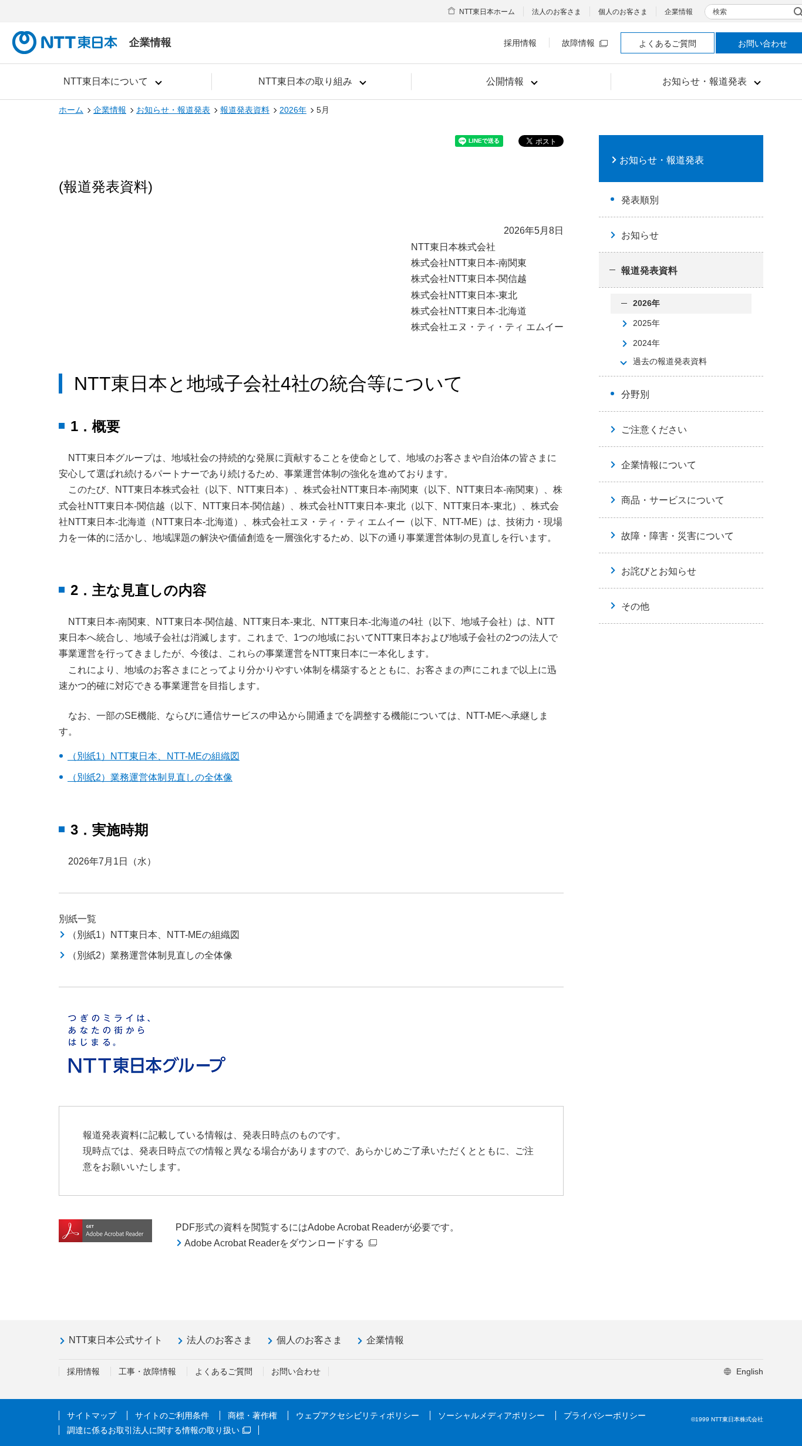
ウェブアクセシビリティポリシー (357, 1415)
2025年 (646, 323)
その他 (635, 606)
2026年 (292, 110)
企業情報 (679, 12)
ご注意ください (654, 430)
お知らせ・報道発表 (173, 110)
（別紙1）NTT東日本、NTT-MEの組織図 (154, 756)
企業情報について (658, 465)
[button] (111, 81)
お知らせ (640, 235)
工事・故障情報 (147, 1371)
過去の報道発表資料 (670, 361)
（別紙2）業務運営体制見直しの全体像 (150, 777)
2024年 (646, 343)
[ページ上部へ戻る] (779, 1412)
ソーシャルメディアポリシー (491, 1415)
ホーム (71, 110)
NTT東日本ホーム (487, 12)
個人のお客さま (623, 12)
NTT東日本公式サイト (116, 1340)
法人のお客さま (556, 12)
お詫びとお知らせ (658, 571)
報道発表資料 (244, 110)
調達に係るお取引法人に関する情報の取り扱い (153, 1430)
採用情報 (520, 43)
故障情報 (578, 43)
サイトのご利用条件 (172, 1415)
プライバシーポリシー (605, 1415)
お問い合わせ (296, 1371)
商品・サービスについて (673, 500)
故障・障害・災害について (677, 536)
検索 (720, 12)
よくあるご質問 (667, 43)
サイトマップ (91, 1415)
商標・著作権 (252, 1415)
